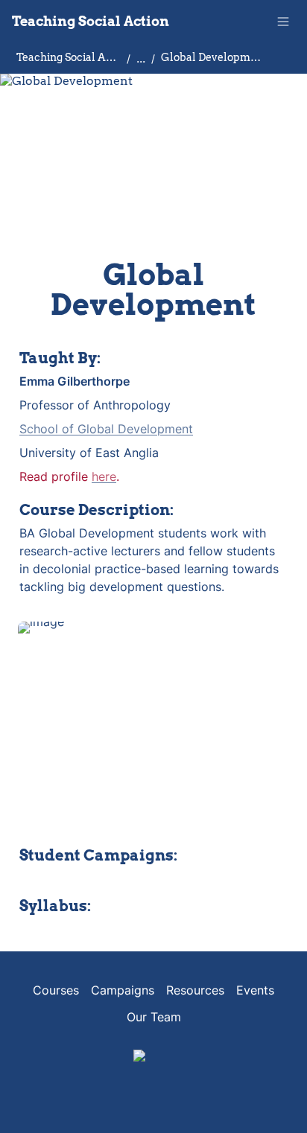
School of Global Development (106, 428)
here (104, 476)
